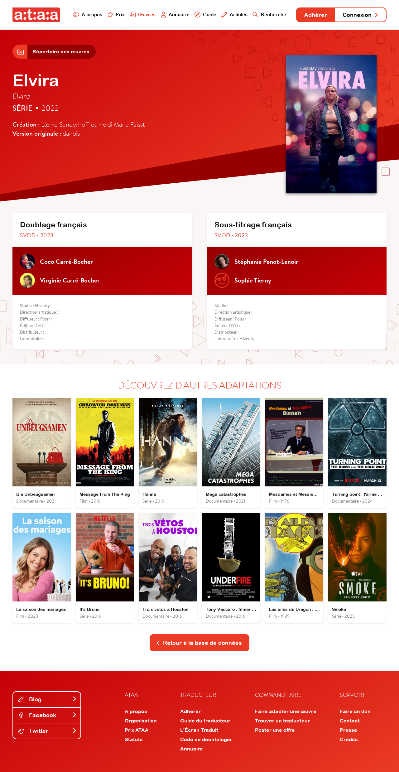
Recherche (273, 14)
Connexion (357, 15)
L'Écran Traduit (199, 730)
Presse (348, 730)
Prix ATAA (137, 730)
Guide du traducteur (205, 720)
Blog (34, 699)
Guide (209, 14)
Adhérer (315, 15)
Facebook (41, 715)
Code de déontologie (205, 739)
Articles (239, 14)
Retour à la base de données (202, 642)
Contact (350, 720)
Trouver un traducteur (282, 720)
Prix (120, 14)
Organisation (141, 720)
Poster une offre (275, 730)
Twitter (37, 730)
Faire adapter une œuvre (285, 711)
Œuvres (147, 14)
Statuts (134, 739)
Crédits (349, 739)
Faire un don (355, 711)
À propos (92, 14)
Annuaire (179, 14)
